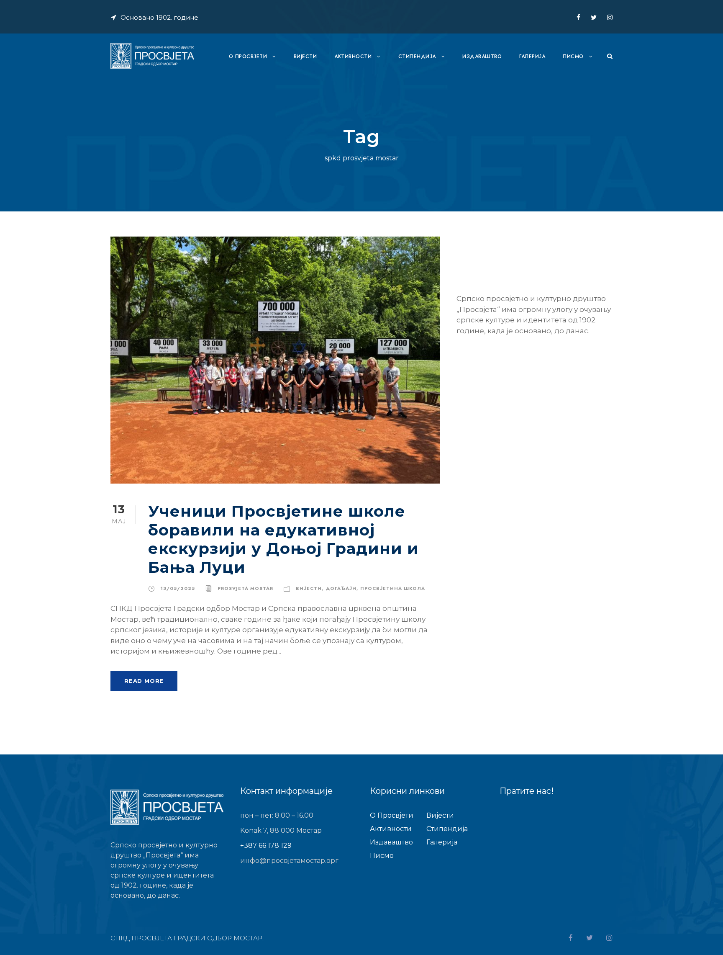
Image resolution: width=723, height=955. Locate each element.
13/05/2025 (177, 588)
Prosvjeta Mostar (245, 588)
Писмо (573, 56)
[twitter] (594, 17)
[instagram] (610, 17)
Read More (144, 680)
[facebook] (578, 17)
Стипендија (417, 56)
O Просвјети (248, 56)
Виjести (305, 56)
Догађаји (341, 588)
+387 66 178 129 (266, 845)
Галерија (532, 56)
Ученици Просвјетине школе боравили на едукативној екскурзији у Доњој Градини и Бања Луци (283, 539)
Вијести (309, 588)
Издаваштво (482, 56)
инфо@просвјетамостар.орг (289, 861)
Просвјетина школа (392, 588)
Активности (353, 56)
